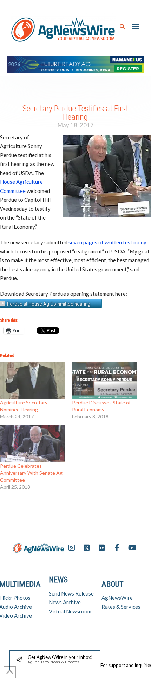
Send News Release (71, 593)
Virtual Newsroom (70, 611)
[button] (122, 26)
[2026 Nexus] (75, 63)
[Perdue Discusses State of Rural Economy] (104, 380)
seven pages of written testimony (107, 242)
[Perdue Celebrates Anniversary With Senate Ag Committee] (32, 443)
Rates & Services (120, 607)
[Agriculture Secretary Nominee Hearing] (32, 380)
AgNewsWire (117, 597)
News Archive (65, 602)
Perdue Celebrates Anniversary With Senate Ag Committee (31, 473)
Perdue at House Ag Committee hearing (48, 304)
